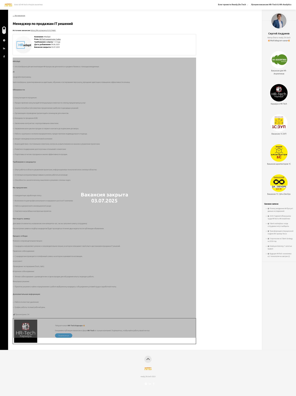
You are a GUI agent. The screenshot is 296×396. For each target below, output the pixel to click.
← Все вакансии (19, 16)
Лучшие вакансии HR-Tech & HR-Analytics (271, 4)
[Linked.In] (4, 48)
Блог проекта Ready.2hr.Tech (232, 4)
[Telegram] (4, 40)
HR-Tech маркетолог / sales (50, 39)
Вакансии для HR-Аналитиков (279, 72)
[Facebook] (4, 56)
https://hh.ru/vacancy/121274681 (43, 30)
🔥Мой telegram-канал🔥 (279, 40)
